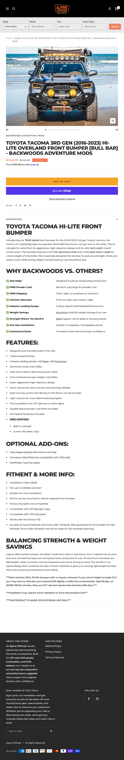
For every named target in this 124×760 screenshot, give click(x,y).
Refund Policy (53, 646)
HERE (33, 482)
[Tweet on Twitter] (25, 205)
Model (33, 21)
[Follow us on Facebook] (89, 699)
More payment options (62, 198)
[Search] (13, 8)
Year (59, 21)
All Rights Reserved (35, 743)
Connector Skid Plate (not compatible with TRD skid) (40, 457)
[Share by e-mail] (30, 205)
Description (14, 219)
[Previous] (7, 130)
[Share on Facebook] (16, 205)
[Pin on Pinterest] (20, 205)
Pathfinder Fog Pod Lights (25, 462)
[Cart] (116, 8)
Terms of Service (54, 657)
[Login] (109, 8)
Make (5, 21)
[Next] (116, 130)
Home (9, 38)
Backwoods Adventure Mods (25, 135)
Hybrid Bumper (28, 244)
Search (115, 26)
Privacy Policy (53, 651)
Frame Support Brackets (21, 452)
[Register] (51, 731)
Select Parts (88, 21)
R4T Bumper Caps (39, 509)
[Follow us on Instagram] (97, 699)
